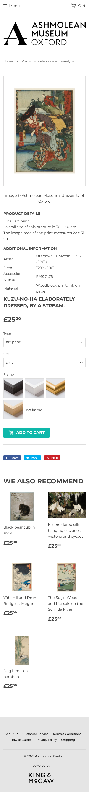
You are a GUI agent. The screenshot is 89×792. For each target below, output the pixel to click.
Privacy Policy (47, 740)
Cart (81, 5)
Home (8, 61)
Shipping (68, 740)
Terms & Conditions (67, 734)
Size (6, 354)
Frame (8, 374)
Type (7, 334)
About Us (11, 734)
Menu (14, 5)
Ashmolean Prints (48, 756)
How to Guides (21, 740)
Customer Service (35, 734)
